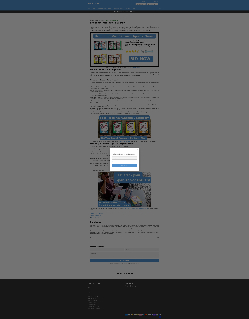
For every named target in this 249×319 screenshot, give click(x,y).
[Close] (137, 150)
